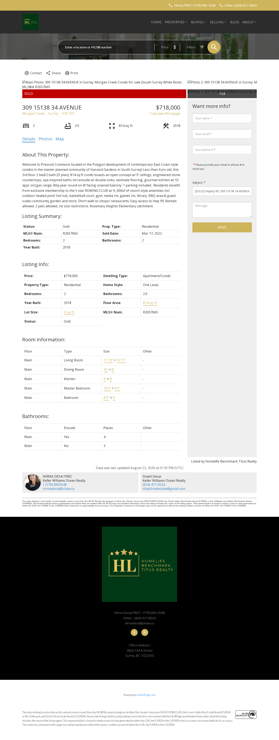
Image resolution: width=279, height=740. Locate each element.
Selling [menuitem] (217, 22)
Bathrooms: (35, 416)
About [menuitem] (247, 22)
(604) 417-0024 (154, 484)
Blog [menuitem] (234, 22)
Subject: (197, 182)
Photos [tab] (45, 139)
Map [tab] (60, 139)
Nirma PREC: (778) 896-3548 (195, 5)
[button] (192, 5)
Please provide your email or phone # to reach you (218, 167)
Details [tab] (28, 139)
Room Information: (44, 339)
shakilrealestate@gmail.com (164, 488)
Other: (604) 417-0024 (241, 5)
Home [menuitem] (156, 22)
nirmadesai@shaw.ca (58, 488)
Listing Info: (35, 264)
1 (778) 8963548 (55, 484)
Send (222, 227)
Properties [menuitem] (174, 22)
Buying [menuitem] (197, 22)
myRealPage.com (145, 695)
